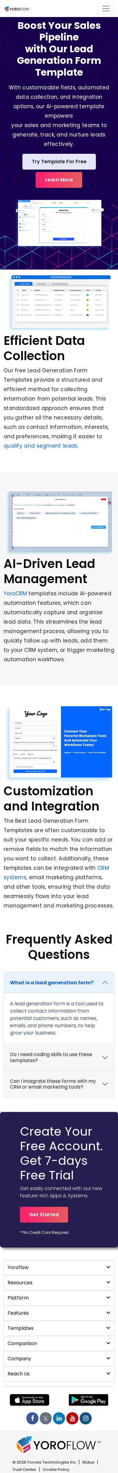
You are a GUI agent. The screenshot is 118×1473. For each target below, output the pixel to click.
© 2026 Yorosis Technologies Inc (44, 1462)
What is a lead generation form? (51, 982)
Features (18, 1313)
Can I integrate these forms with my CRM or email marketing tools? (53, 1084)
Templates (21, 1328)
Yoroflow (18, 1267)
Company (19, 1358)
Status (88, 1462)
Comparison (22, 1343)
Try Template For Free (59, 161)
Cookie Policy (56, 1469)
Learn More (59, 179)
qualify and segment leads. (41, 445)
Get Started (44, 1214)
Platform (18, 1297)
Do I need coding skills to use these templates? (51, 1057)
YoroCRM (15, 593)
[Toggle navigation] (105, 8)
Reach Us (19, 1373)
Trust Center (24, 1469)
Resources (20, 1282)
